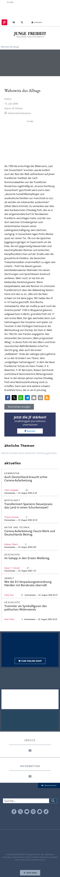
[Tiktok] (46, 811)
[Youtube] (26, 811)
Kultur (8, 99)
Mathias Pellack (11, 544)
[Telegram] (39, 811)
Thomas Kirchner (11, 517)
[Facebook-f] (14, 811)
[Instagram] (33, 811)
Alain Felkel (9, 619)
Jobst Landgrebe (11, 490)
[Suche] (53, 800)
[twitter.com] (20, 811)
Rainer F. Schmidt (12, 568)
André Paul (9, 595)
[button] (14, 22)
